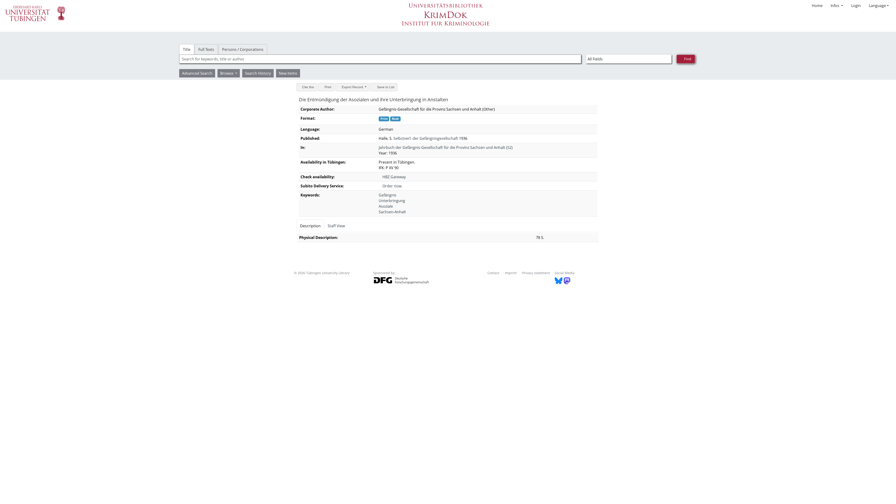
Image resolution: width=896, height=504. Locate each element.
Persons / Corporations (242, 49)
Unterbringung (392, 200)
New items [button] (288, 73)
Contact (493, 273)
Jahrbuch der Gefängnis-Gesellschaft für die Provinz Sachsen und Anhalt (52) (446, 147)
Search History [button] (258, 73)
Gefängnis (387, 195)
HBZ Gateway (394, 176)
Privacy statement (536, 273)
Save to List (388, 87)
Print (329, 87)
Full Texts (206, 49)
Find (688, 58)
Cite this (308, 87)
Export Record (354, 87)
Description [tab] (310, 225)
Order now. (392, 186)
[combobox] (380, 59)
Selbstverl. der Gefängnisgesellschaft (425, 138)
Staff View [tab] (336, 225)
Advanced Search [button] (197, 73)
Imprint (511, 273)
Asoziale (386, 206)
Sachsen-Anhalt (392, 211)
